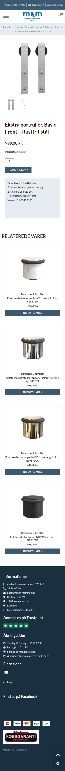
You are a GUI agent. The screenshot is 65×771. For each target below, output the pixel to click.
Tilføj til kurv (18, 169)
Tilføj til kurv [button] (32, 312)
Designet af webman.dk (15, 750)
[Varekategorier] (6, 16)
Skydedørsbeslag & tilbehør (39, 27)
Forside (7, 27)
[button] (6, 672)
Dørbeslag (18, 27)
